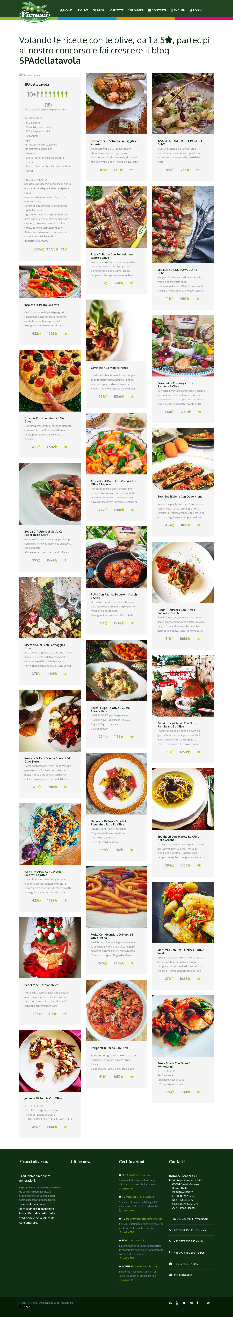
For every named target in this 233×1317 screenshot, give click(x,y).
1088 (183, 978)
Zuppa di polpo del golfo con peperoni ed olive (44, 533)
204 (36, 1013)
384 (101, 623)
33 (62, 249)
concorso (73, 50)
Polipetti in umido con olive (110, 1048)
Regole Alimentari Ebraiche (144, 1266)
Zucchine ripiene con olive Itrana (179, 496)
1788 (117, 509)
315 (167, 752)
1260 (183, 752)
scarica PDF (127, 1188)
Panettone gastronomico (41, 985)
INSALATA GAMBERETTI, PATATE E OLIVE (180, 143)
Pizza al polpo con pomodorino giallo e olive (112, 256)
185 (101, 283)
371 (34, 673)
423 (35, 900)
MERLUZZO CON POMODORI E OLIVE (177, 271)
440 (167, 411)
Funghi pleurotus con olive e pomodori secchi (176, 611)
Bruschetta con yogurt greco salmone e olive (176, 385)
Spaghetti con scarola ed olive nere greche (178, 838)
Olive (84, 10)
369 (101, 963)
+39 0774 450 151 (184, 1252)
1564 (50, 560)
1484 (50, 673)
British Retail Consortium (139, 1175)
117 (102, 169)
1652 (117, 1076)
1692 (50, 900)
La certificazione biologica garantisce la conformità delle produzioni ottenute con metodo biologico (141, 1249)
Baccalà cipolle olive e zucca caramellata (110, 709)
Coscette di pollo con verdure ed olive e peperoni (113, 483)
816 (51, 1013)
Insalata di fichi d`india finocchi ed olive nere (47, 760)
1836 (117, 396)
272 (167, 978)
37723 (50, 249)
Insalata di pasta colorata (41, 305)
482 (35, 333)
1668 (183, 638)
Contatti (159, 10)
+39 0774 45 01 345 (186, 1263)
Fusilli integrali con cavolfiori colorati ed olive (43, 873)
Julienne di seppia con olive (43, 1098)
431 (35, 447)
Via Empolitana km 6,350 (186, 1180)
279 (102, 850)
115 (168, 298)
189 (168, 169)
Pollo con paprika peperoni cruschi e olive (114, 596)
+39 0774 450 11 (184, 1230)
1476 (117, 963)
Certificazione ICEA (135, 1240)
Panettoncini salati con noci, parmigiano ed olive (176, 725)
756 (183, 169)
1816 (184, 525)
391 (34, 560)
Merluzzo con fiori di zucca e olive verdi (180, 951)
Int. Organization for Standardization (144, 1218)
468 (116, 169)
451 (34, 1127)
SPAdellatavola (36, 84)
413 (101, 1076)
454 (168, 525)
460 (183, 298)
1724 (50, 447)
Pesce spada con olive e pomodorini (173, 1065)
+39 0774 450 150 (184, 1241)
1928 (50, 333)
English (179, 10)
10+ (39, 99)
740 (117, 283)
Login (197, 10)
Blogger (136, 10)
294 (102, 736)
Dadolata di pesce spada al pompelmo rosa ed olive (109, 823)
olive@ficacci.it (183, 1274)
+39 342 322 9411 (182, 1218)
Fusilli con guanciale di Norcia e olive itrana (112, 936)
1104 (183, 1092)
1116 (117, 850)
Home (67, 10)
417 (167, 638)
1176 (117, 736)
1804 (50, 1127)
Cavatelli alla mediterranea (109, 367)
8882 (37, 249)
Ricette (117, 10)
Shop (100, 10)
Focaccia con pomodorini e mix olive (44, 420)
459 (101, 396)
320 (35, 787)
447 (101, 509)
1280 (50, 787)
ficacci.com (67, 1302)
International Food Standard (139, 1196)
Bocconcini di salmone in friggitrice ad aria (114, 143)
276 (168, 1092)
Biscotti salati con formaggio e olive (45, 646)
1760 (184, 411)
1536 (117, 623)
